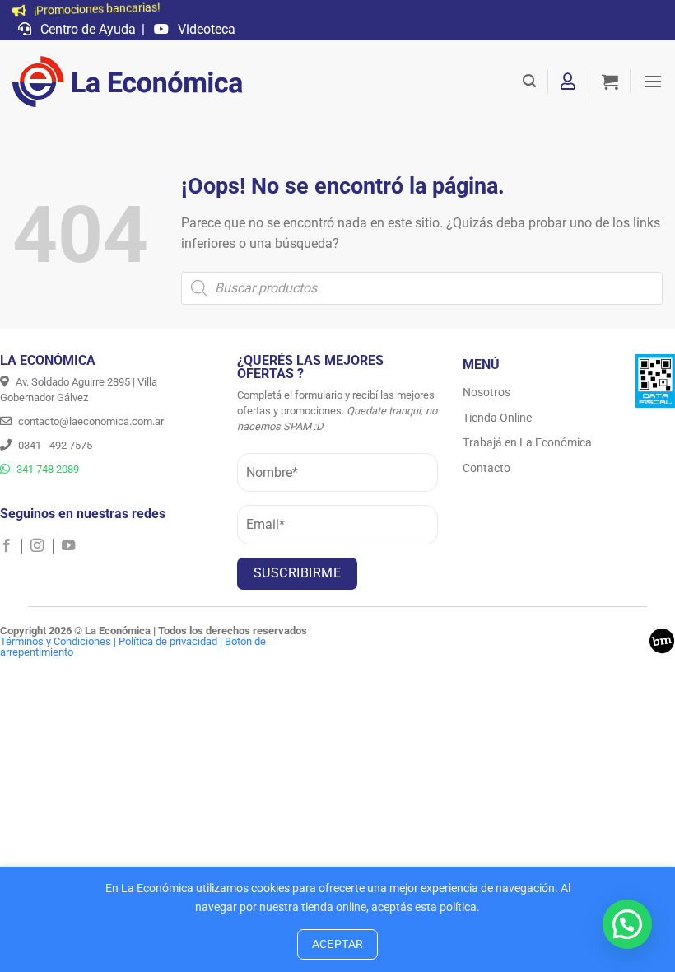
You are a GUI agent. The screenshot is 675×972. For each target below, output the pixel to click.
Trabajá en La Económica (527, 442)
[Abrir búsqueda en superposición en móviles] (422, 288)
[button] (529, 81)
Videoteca (205, 29)
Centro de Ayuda (86, 29)
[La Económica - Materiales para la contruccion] (127, 81)
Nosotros (486, 392)
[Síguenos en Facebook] (11, 546)
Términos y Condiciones (55, 641)
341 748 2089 (46, 469)
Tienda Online (497, 417)
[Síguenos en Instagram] (41, 546)
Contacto (486, 467)
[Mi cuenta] (569, 81)
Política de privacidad (168, 641)
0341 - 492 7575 (54, 445)
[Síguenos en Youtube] (68, 546)
